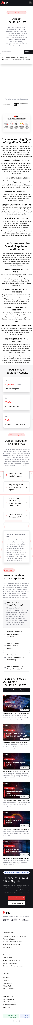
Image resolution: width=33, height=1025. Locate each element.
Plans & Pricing (8, 996)
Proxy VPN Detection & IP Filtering (14, 936)
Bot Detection (7, 947)
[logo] (16, 912)
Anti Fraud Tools (8, 999)
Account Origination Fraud (11, 960)
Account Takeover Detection (12, 942)
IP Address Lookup (9, 939)
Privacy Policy (7, 986)
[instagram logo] (19, 1021)
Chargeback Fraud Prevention (13, 966)
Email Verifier (7, 955)
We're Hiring (26, 1016)
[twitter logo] (16, 1021)
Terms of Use (7, 983)
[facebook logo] (13, 1021)
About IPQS (6, 978)
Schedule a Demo (17, 903)
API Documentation (9, 989)
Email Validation (8, 958)
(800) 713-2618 (15, 872)
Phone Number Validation (11, 944)
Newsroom (6, 1007)
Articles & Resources (9, 1002)
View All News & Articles (15, 690)
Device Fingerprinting (10, 963)
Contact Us (6, 980)
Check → (28, 52)
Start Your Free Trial (15, 898)
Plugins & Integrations (10, 1004)
